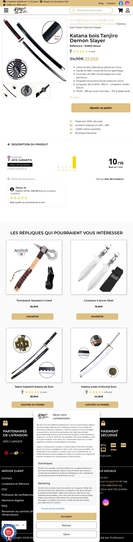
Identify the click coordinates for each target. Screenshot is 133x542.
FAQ (4, 505)
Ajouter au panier (101, 107)
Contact (111, 3)
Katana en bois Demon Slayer (97, 23)
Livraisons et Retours (15, 483)
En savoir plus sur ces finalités (53, 508)
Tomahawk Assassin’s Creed (34, 300)
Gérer (66, 534)
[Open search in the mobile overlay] (91, 10)
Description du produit (29, 144)
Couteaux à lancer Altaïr (99, 300)
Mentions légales (13, 500)
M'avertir (32, 316)
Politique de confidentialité (19, 494)
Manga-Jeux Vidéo (92, 20)
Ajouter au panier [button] (32, 404)
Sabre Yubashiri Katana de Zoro (34, 386)
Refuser (66, 525)
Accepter (66, 516)
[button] (6, 10)
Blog (101, 3)
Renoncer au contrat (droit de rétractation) (21, 513)
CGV (4, 489)
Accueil (74, 20)
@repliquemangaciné (104, 481)
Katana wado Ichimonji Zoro (98, 386)
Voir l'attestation (20, 165)
